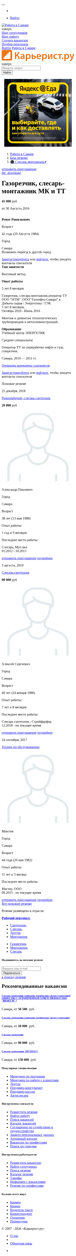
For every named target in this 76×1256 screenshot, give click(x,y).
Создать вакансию (15, 40)
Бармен (15, 1202)
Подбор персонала (15, 44)
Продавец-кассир (22, 1091)
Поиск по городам (23, 1146)
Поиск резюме (20, 1170)
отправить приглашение (19, 169)
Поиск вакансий (22, 1119)
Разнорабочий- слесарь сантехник (26, 398)
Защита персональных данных (32, 1135)
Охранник (17, 1217)
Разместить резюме (24, 1112)
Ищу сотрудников (14, 33)
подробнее (45, 558)
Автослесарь (19, 1095)
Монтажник (18, 936)
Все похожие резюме (17, 903)
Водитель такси (21, 1210)
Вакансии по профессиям (28, 1142)
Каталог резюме (21, 1174)
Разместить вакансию (25, 1163)
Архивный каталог (24, 1138)
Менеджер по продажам (27, 1076)
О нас (14, 1236)
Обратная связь (21, 1243)
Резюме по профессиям (26, 1185)
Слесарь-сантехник (15, 572)
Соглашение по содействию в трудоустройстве (31, 1129)
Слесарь (16, 929)
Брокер (15, 1206)
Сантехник (18, 925)
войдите (42, 259)
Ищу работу (10, 36)
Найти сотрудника (23, 1166)
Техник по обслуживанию (20, 747)
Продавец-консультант (26, 1088)
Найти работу (20, 1116)
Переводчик (19, 1221)
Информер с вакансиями (28, 1182)
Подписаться (11, 973)
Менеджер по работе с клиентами (34, 1080)
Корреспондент (21, 1214)
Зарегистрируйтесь (15, 259)
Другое (15, 933)
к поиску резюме (14, 977)
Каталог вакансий (23, 1123)
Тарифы (16, 1178)
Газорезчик (18, 944)
